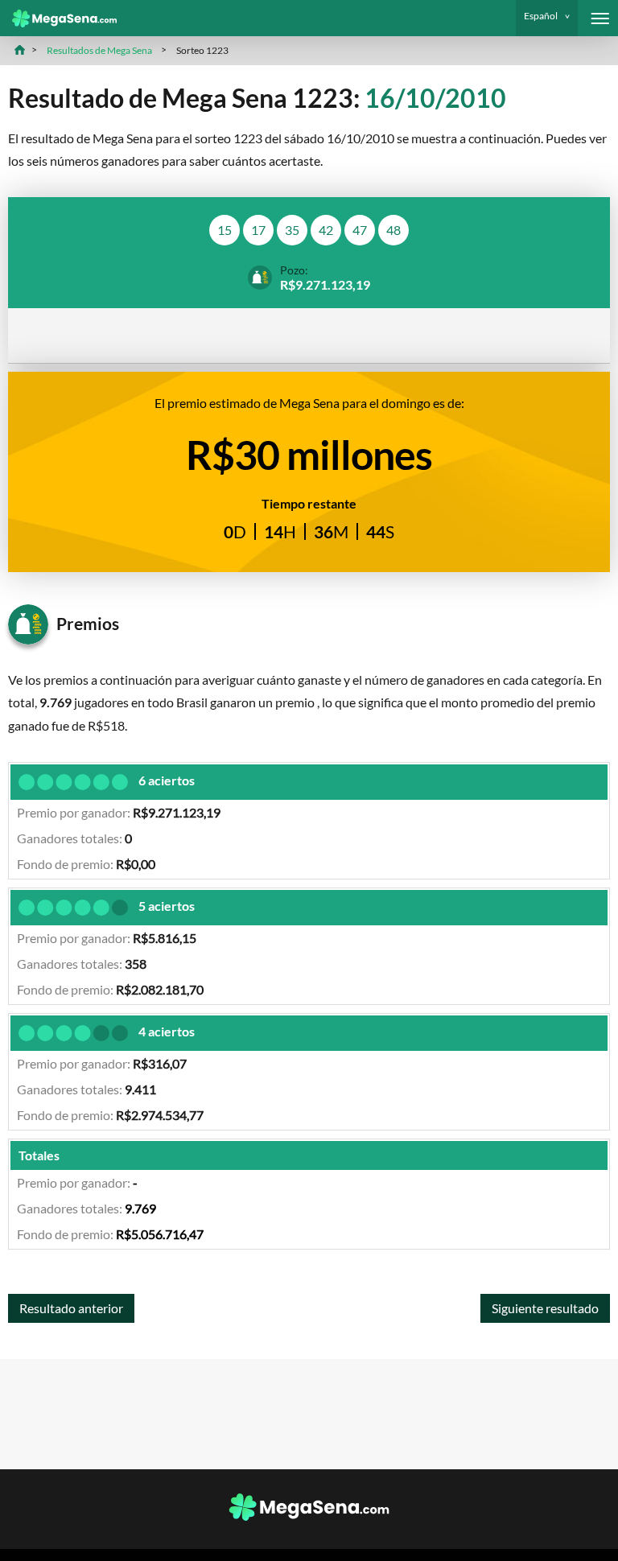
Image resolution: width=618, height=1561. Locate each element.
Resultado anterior (71, 1308)
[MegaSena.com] (58, 18)
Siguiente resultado (545, 1308)
